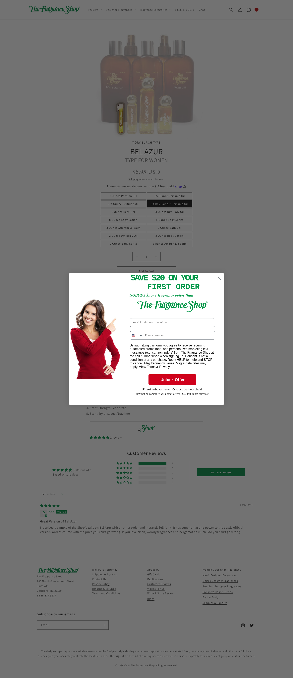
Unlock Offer (172, 379)
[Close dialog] (219, 278)
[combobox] (136, 335)
